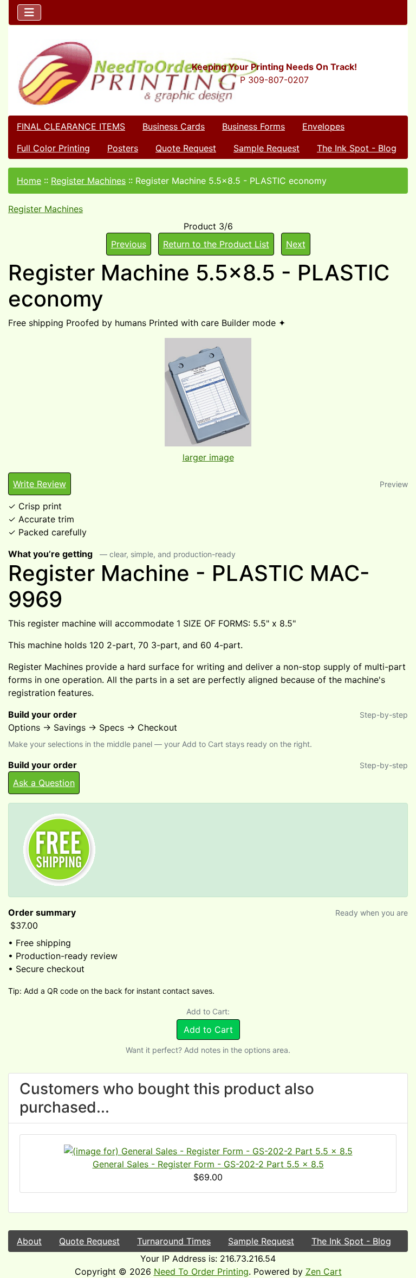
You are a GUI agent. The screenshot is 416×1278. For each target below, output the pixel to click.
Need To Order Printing (201, 1271)
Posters (122, 148)
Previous (128, 244)
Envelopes (323, 126)
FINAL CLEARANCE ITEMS (71, 126)
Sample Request (266, 148)
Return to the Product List (216, 244)
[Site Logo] (75, 73)
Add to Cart (208, 1029)
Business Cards (173, 126)
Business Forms (253, 126)
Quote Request (185, 148)
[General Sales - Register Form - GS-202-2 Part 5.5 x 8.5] (208, 1150)
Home (29, 180)
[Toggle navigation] (29, 12)
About (29, 1241)
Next (296, 244)
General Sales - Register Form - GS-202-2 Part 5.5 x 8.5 (208, 1164)
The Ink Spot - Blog (356, 148)
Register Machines (88, 180)
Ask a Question (44, 782)
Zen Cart (324, 1271)
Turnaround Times (174, 1241)
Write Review (39, 483)
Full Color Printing (53, 148)
